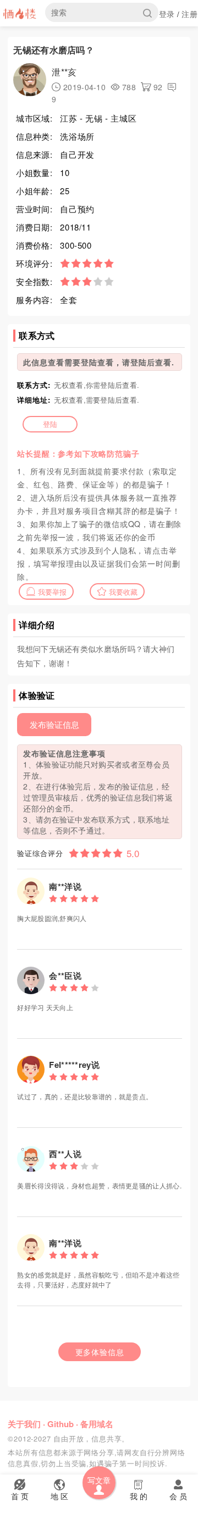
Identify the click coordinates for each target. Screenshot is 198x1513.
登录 (167, 13)
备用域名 (96, 1424)
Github (60, 1424)
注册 (189, 13)
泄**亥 (64, 71)
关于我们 (24, 1424)
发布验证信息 (54, 724)
